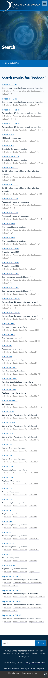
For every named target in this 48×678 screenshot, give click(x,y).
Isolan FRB (7, 444)
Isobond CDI (8, 145)
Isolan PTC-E (8, 543)
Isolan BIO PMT (9, 378)
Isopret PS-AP (8, 565)
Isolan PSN (7, 521)
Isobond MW (8, 223)
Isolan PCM (7, 477)
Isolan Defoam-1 (9, 400)
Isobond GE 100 (10, 167)
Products (7, 91)
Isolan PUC (7, 554)
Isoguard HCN (8, 334)
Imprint (40, 668)
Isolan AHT (7, 345)
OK (45, 674)
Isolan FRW (7, 455)
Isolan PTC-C (8, 532)
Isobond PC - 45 (10, 273)
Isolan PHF (7, 499)
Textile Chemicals (20, 105)
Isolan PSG (7, 510)
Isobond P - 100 (10, 248)
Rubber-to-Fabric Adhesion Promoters (27, 91)
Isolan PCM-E (8, 466)
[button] (44, 3)
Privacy (24, 668)
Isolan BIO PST (9, 389)
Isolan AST (7, 356)
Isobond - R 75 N (11, 110)
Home (4, 63)
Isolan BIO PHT (9, 367)
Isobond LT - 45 (10, 198)
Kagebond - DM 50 (11, 601)
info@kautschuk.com (35, 662)
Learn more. (32, 673)
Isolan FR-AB (8, 411)
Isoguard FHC (8, 323)
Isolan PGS (7, 488)
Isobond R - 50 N (11, 298)
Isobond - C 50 (9, 84)
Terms (32, 668)
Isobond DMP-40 (10, 156)
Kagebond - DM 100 (12, 576)
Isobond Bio (8, 134)
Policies (15, 668)
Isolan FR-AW (8, 422)
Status (7, 668)
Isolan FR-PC (8, 433)
